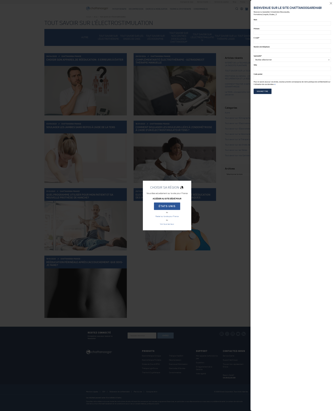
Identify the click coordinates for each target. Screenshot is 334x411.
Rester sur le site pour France (167, 216)
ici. (275, 84)
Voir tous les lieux (167, 224)
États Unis (167, 206)
